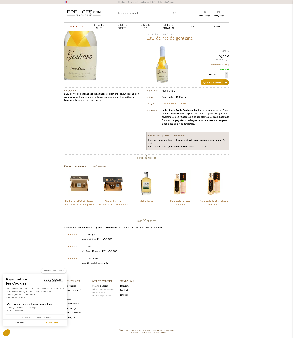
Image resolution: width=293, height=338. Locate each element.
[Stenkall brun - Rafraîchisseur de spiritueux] (112, 195)
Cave (192, 26)
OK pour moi (51, 322)
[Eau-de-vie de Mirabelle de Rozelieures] (214, 195)
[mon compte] (204, 12)
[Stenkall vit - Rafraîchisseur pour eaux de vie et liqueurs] (79, 195)
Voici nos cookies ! (16, 310)
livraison (68, 299)
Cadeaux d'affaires (100, 285)
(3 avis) (225, 64)
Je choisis (19, 322)
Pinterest (124, 294)
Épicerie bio (145, 27)
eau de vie (167, 34)
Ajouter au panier (212, 82)
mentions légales (71, 308)
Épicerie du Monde (168, 27)
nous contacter (70, 285)
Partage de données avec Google (22, 308)
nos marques (69, 317)
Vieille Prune (146, 201)
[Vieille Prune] (146, 195)
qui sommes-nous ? (72, 290)
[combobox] (147, 13)
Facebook (124, 290)
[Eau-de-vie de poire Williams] (180, 195)
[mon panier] (218, 12)
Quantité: (212, 75)
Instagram (124, 285)
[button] (6, 332)
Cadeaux (215, 26)
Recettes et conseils (72, 312)
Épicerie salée (99, 27)
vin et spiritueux (153, 34)
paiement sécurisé (71, 303)
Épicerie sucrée (122, 27)
